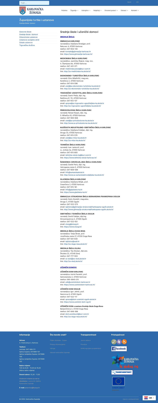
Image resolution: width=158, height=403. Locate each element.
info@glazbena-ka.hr (73, 189)
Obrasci (123, 10)
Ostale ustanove (25, 42)
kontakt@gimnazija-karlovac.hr (78, 51)
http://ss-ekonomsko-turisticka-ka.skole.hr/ (81, 89)
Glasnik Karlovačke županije (60, 352)
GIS (137, 2)
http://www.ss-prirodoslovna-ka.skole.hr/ (80, 123)
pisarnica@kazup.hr (32, 388)
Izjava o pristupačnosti (131, 399)
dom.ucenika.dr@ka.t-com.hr (77, 314)
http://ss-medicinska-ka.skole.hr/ (77, 71)
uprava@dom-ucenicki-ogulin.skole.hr (80, 299)
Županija (74, 10)
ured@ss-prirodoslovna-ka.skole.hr (79, 120)
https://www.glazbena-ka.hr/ (75, 192)
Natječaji (97, 10)
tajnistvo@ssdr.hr (72, 241)
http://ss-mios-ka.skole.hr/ (74, 140)
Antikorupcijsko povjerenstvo (91, 348)
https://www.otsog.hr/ (73, 227)
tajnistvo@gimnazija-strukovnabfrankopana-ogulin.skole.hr (89, 207)
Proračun (84, 344)
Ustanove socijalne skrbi (29, 40)
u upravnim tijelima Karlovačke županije (30, 381)
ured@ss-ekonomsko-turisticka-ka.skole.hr (82, 86)
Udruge (52, 348)
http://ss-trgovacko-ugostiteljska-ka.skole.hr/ (82, 106)
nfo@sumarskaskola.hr (75, 172)
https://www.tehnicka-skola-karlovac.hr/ (80, 158)
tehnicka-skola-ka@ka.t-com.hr (78, 155)
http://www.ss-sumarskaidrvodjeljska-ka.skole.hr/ (84, 175)
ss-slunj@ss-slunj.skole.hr (75, 259)
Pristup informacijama (57, 344)
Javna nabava (86, 340)
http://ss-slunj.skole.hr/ (73, 261)
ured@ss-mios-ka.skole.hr (76, 138)
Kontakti (134, 10)
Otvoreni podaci (110, 10)
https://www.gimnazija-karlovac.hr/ (78, 54)
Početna (64, 10)
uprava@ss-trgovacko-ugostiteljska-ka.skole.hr (84, 103)
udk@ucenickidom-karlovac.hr (77, 282)
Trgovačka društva (27, 45)
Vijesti (129, 2)
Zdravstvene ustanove (28, 37)
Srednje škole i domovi (28, 34)
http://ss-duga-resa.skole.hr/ (75, 244)
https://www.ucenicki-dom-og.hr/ (77, 302)
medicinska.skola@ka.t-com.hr (77, 69)
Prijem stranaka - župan (58, 340)
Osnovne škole (25, 32)
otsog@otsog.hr (72, 224)
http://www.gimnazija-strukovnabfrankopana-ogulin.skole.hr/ (88, 209)
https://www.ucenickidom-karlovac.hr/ (79, 285)
